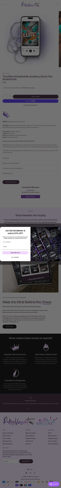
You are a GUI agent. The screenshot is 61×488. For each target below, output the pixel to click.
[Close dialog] (59, 228)
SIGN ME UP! (15, 252)
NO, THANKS (15, 257)
